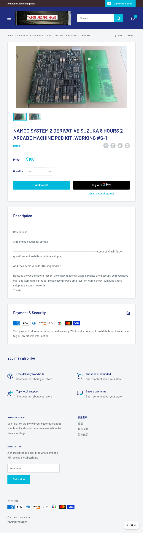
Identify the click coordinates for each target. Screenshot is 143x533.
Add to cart (41, 185)
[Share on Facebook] (106, 145)
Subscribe (19, 479)
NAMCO (16, 146)
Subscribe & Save (122, 3)
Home (10, 35)
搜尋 (80, 423)
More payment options (101, 193)
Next (130, 35)
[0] (132, 18)
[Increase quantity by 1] (50, 171)
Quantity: (18, 171)
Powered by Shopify (17, 521)
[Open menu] (9, 18)
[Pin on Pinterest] (113, 145)
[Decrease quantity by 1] (30, 171)
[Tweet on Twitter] (120, 145)
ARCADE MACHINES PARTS (30, 35)
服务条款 (83, 429)
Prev (119, 35)
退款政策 (83, 434)
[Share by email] (127, 145)
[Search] (118, 18)
